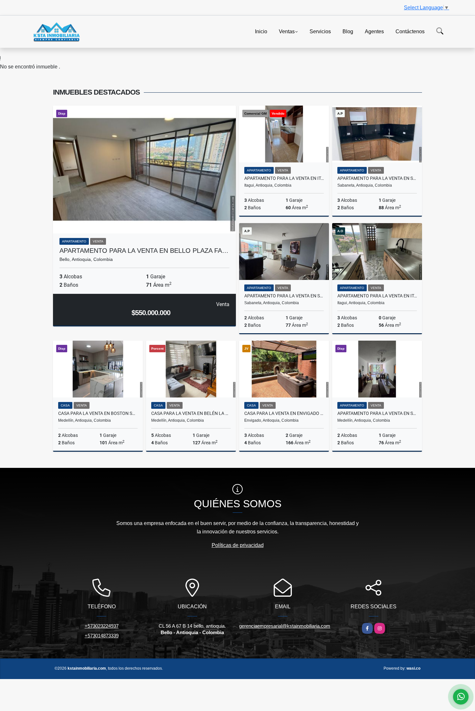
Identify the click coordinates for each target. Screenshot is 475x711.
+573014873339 (102, 635)
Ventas (287, 31)
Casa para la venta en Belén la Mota (191, 413)
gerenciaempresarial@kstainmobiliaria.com (284, 626)
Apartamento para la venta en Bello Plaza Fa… (143, 250)
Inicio (261, 31)
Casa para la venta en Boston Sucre (98, 413)
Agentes (374, 31)
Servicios (320, 31)
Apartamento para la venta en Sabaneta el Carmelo (377, 178)
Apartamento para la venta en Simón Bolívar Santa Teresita (377, 413)
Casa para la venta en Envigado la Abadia (284, 413)
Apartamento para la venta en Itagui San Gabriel (377, 295)
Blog (348, 31)
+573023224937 (102, 626)
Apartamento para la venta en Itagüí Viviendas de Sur (284, 178)
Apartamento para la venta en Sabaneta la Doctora (284, 295)
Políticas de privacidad (238, 545)
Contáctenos (410, 31)
